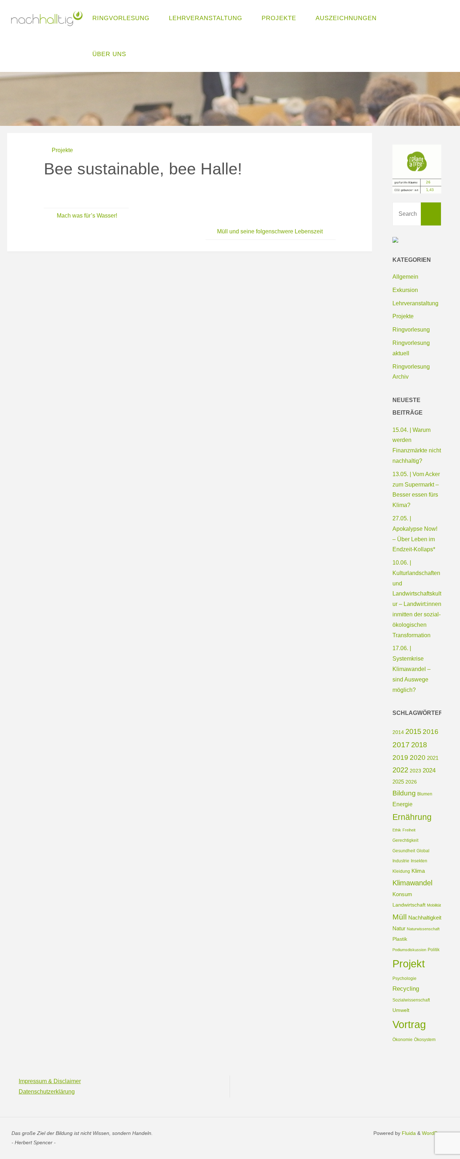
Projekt (408, 963)
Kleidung (401, 871)
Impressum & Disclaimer (50, 1081)
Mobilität (434, 905)
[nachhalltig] (46, 18)
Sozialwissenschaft (411, 1000)
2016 (430, 731)
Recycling (405, 988)
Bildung (404, 793)
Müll (399, 917)
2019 (400, 757)
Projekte (62, 150)
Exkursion (405, 290)
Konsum (402, 894)
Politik (434, 949)
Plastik (399, 939)
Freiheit (408, 830)
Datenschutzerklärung (47, 1092)
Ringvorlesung (411, 330)
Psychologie (404, 978)
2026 (411, 782)
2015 (413, 731)
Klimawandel (412, 883)
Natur (398, 928)
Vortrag (409, 1024)
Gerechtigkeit (405, 840)
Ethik (396, 830)
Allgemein (405, 277)
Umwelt (400, 1010)
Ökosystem (425, 1039)
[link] (143, 54)
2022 (400, 770)
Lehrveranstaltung (415, 303)
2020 (418, 757)
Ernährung (412, 817)
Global (423, 850)
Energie (402, 804)
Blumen (424, 794)
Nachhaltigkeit (424, 917)
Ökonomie (402, 1039)
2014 (398, 732)
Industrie (400, 860)
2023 (415, 771)
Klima (418, 871)
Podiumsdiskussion (409, 950)
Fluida (408, 1133)
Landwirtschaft (409, 905)
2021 (432, 758)
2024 (429, 770)
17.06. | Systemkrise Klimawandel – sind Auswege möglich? (411, 669)
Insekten (419, 860)
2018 (419, 745)
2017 (401, 744)
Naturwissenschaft (423, 929)
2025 (398, 782)
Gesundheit (403, 850)
